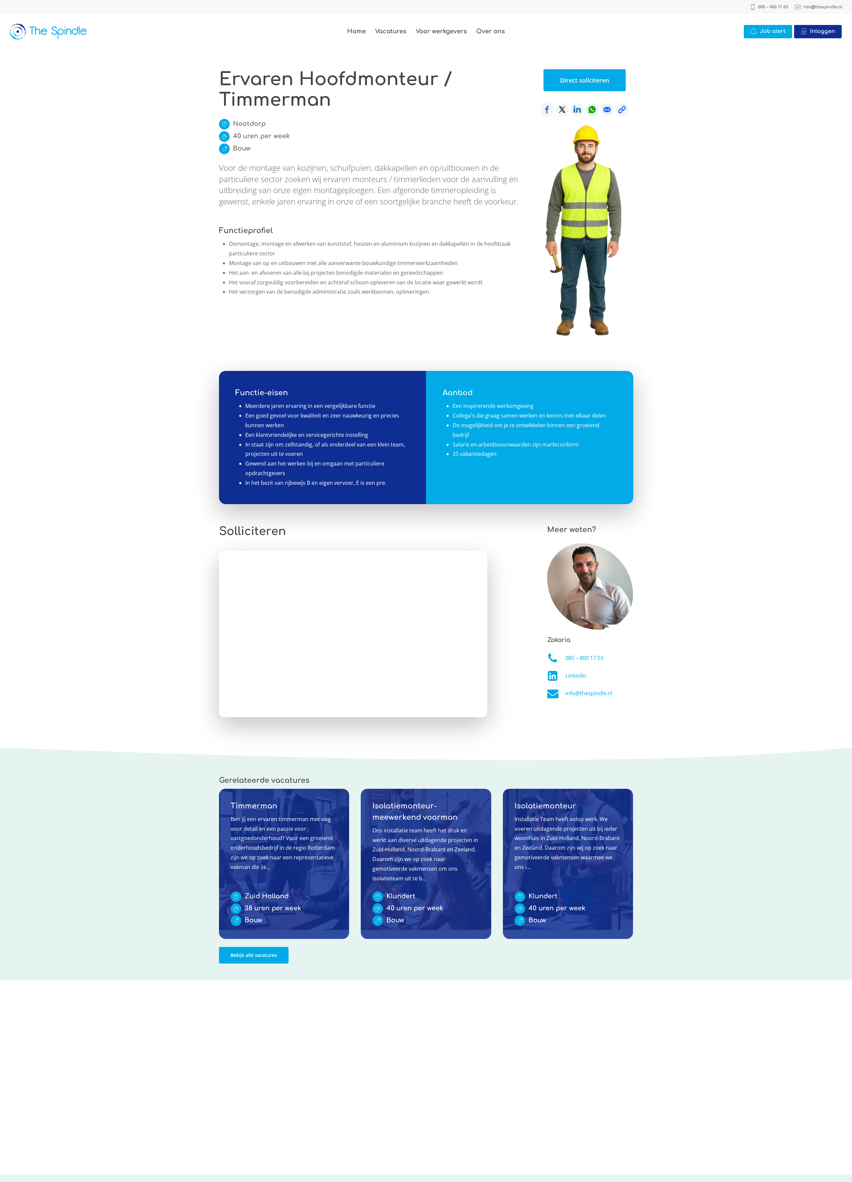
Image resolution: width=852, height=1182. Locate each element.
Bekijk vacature (238, 793)
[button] (584, 80)
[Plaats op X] (562, 109)
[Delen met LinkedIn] (577, 109)
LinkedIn (575, 675)
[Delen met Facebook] (547, 109)
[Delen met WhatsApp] (592, 109)
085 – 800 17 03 (584, 658)
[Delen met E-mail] (607, 109)
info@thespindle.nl (588, 693)
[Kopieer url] (622, 109)
